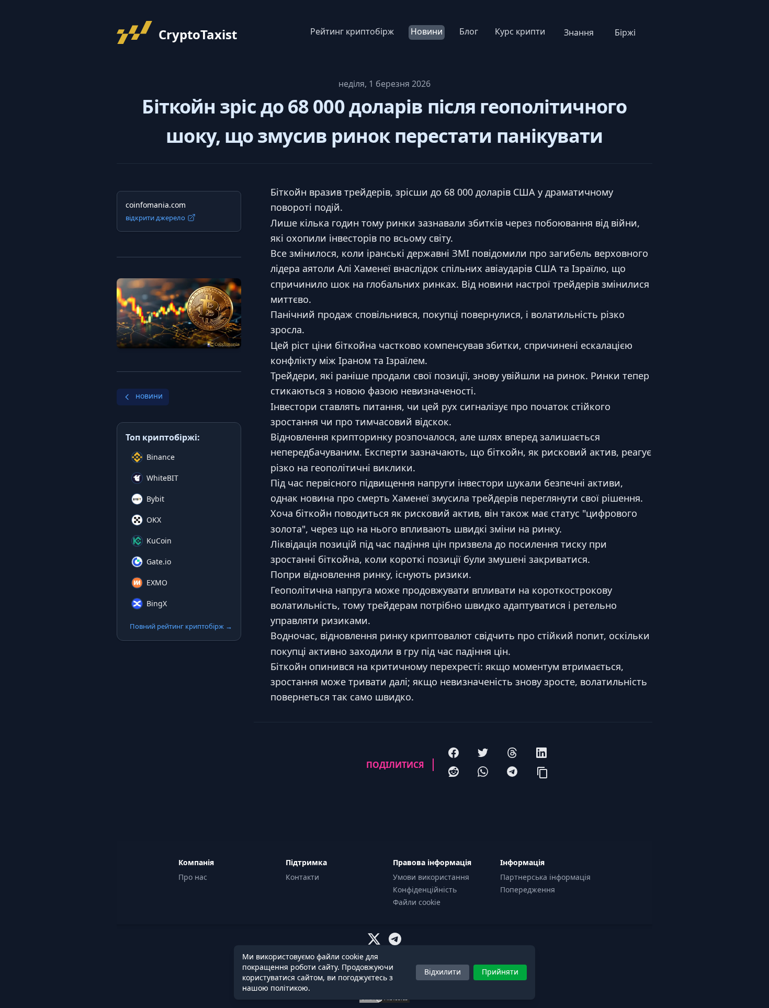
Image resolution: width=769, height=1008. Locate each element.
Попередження (527, 889)
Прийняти (500, 972)
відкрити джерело (155, 217)
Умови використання (431, 877)
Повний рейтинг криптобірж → (181, 626)
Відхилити (442, 972)
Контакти (302, 877)
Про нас (192, 877)
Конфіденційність (425, 889)
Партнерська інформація (545, 877)
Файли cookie (416, 902)
